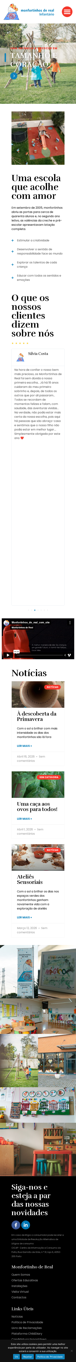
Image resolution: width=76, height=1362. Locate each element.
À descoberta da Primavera (36, 717)
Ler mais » (24, 746)
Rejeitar (27, 1356)
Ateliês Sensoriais (30, 879)
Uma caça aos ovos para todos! (37, 807)
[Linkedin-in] (25, 1225)
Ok (16, 1356)
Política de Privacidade (50, 1356)
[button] (67, 11)
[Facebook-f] (15, 1225)
